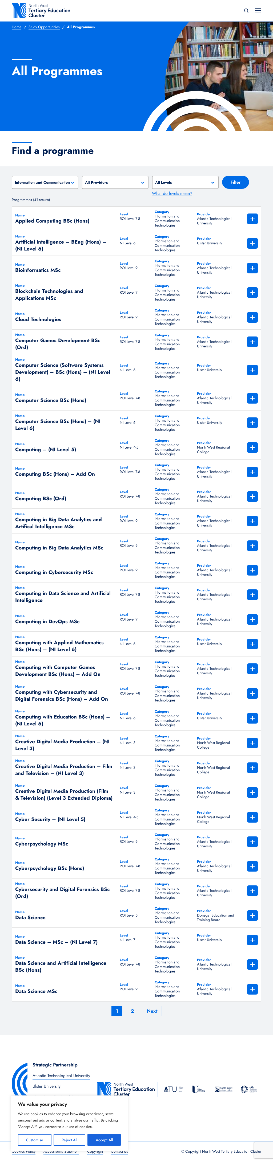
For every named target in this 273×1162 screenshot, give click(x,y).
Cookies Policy (23, 1151)
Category (162, 212)
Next (152, 1011)
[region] (69, 1123)
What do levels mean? (172, 193)
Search (246, 10)
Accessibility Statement (61, 1151)
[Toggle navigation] (258, 10)
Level (124, 214)
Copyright (95, 1151)
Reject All (69, 1140)
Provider (204, 214)
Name (20, 215)
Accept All (104, 1140)
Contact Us (119, 1151)
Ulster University (47, 1086)
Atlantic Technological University (61, 1076)
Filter (235, 182)
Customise (34, 1140)
